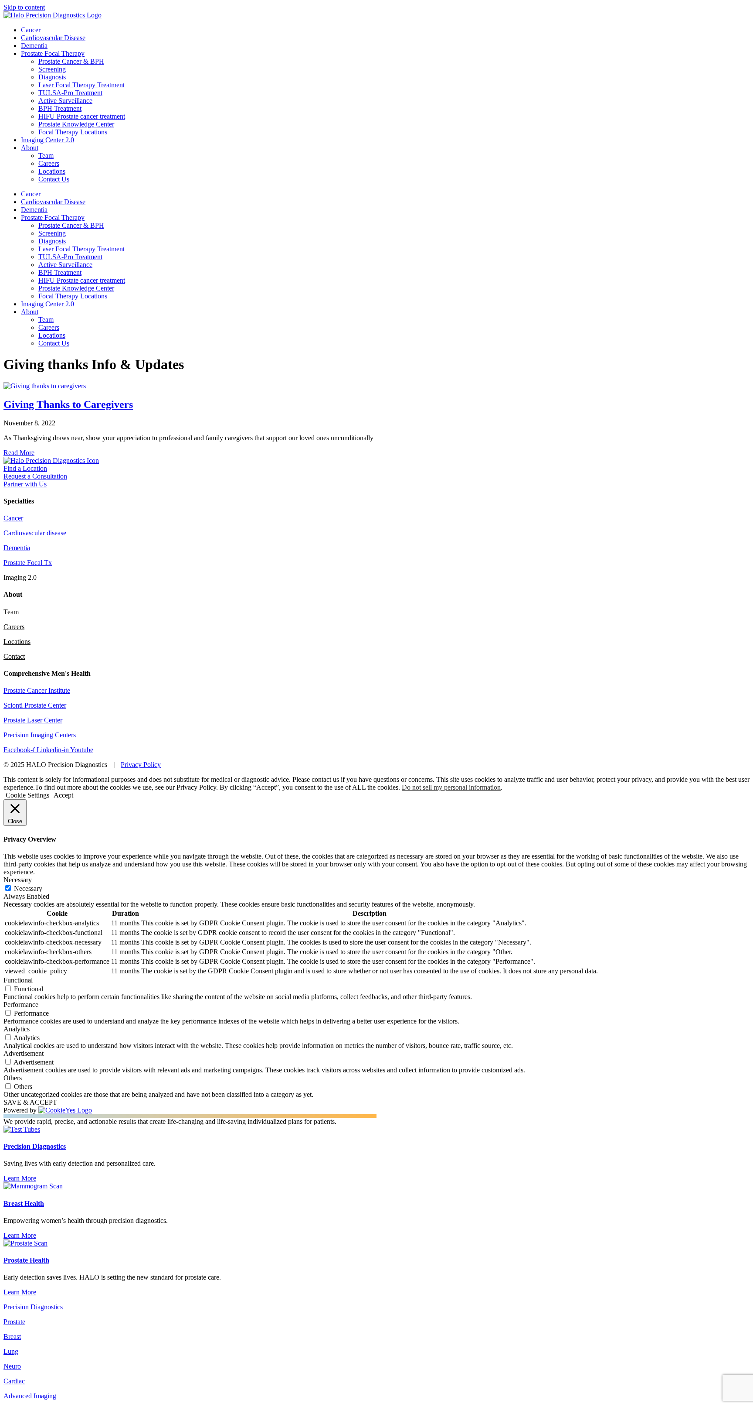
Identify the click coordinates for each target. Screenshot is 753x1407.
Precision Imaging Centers (39, 735)
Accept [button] (63, 795)
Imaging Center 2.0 (47, 140)
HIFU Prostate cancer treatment (81, 116)
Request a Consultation (35, 476)
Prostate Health (26, 1260)
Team (46, 155)
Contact (14, 656)
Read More (18, 452)
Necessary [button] (17, 879)
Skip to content (24, 7)
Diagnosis (52, 77)
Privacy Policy (141, 764)
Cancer (31, 30)
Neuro (12, 1366)
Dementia (34, 45)
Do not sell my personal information (451, 787)
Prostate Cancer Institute (36, 690)
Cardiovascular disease (34, 533)
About (29, 147)
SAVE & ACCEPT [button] (30, 1102)
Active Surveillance (65, 100)
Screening (52, 69)
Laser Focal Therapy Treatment (81, 85)
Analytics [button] (16, 1029)
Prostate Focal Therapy (53, 53)
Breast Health (23, 1203)
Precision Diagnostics (34, 1146)
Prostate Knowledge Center (76, 124)
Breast (12, 1336)
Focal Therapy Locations (72, 132)
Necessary (28, 888)
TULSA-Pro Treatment (70, 92)
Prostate (14, 1321)
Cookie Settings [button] (27, 795)
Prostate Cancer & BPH (71, 61)
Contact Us (53, 179)
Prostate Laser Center (32, 720)
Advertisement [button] (23, 1053)
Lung (10, 1351)
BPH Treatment (59, 108)
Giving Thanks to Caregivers (68, 404)
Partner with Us (25, 484)
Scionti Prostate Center (34, 705)
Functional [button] (18, 980)
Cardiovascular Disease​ (53, 37)
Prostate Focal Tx (27, 562)
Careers (48, 163)
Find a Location (25, 468)
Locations (51, 171)
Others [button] (12, 1078)
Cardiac (14, 1381)
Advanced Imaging (29, 1396)
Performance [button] (20, 1004)
